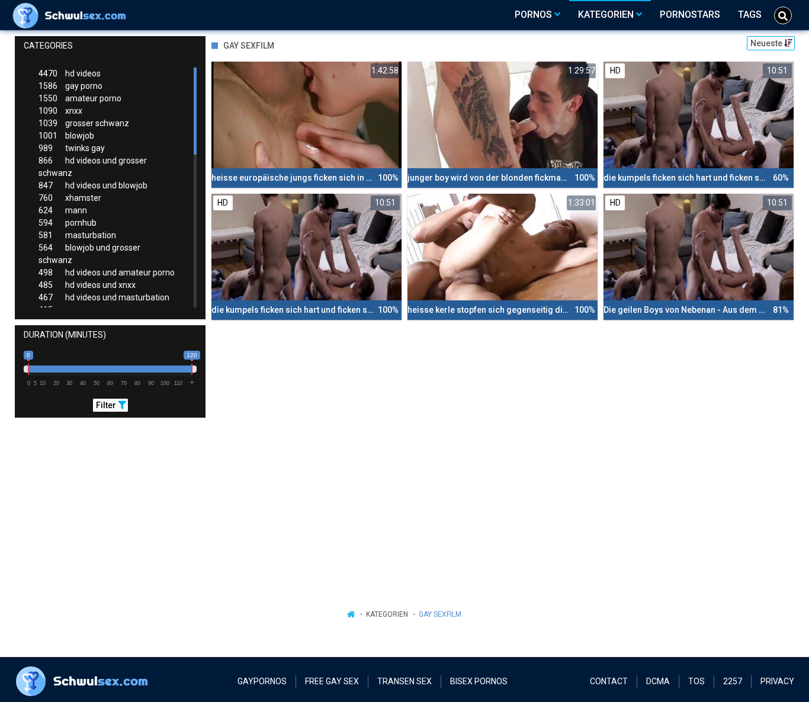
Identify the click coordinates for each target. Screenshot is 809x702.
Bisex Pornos (479, 681)
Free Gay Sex (332, 681)
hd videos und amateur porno (106, 272)
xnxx (60, 111)
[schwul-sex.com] (72, 15)
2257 (732, 681)
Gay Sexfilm (440, 614)
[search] (783, 15)
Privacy (777, 681)
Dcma (658, 681)
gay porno (70, 86)
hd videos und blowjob (92, 185)
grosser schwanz (83, 123)
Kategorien (387, 614)
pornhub (67, 222)
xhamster (69, 198)
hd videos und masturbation (103, 297)
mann (62, 210)
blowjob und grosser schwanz (89, 254)
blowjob (66, 135)
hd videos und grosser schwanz (92, 167)
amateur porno (79, 98)
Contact (609, 681)
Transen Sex (404, 681)
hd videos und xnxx (87, 285)
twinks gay (71, 148)
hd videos (69, 73)
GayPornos (262, 681)
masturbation (77, 235)
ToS (696, 681)
